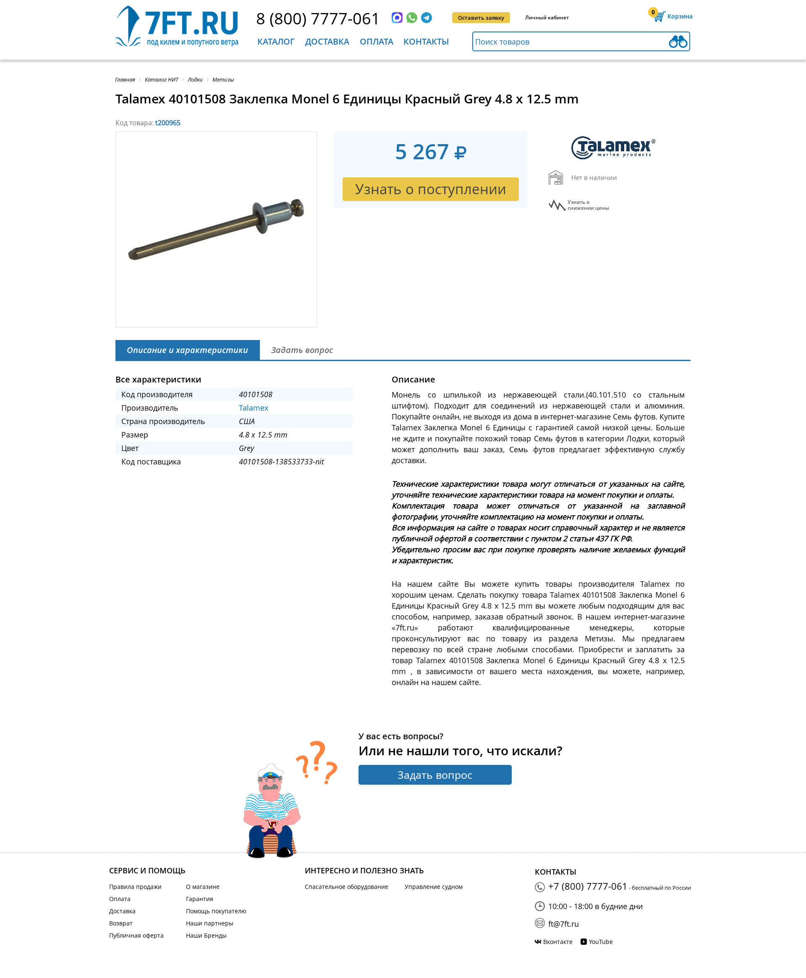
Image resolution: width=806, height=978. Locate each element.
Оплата (376, 41)
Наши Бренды (206, 935)
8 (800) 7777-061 (318, 18)
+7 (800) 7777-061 (588, 886)
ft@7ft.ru (563, 923)
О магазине (203, 887)
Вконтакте (558, 941)
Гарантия (199, 899)
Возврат (121, 923)
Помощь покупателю (216, 911)
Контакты (426, 41)
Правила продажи (135, 887)
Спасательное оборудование (346, 887)
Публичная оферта (136, 935)
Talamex (253, 408)
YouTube (601, 941)
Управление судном (434, 887)
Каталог (276, 41)
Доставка (327, 41)
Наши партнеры (209, 923)
